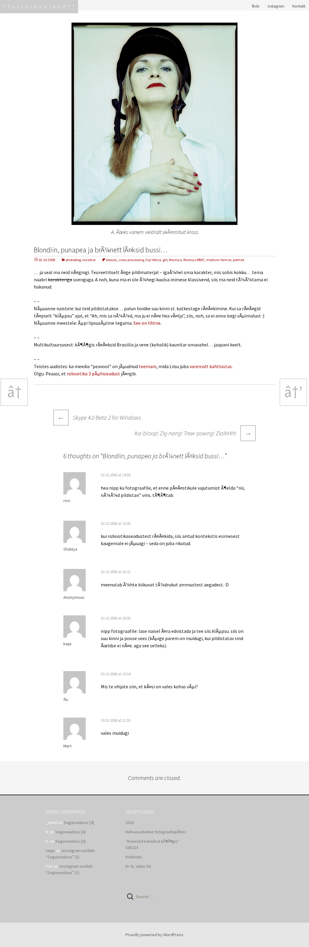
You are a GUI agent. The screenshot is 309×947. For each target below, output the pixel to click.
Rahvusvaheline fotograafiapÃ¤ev (156, 832)
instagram (276, 6)
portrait (238, 259)
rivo (66, 500)
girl (165, 259)
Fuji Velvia (153, 259)
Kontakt (298, 6)
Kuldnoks (134, 857)
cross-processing (131, 259)
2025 (130, 822)
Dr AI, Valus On (138, 866)
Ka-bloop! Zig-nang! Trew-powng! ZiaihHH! (193, 432)
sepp (50, 850)
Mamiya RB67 (194, 259)
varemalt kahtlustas (211, 366)
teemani (147, 366)
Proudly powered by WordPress (154, 934)
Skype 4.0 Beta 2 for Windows (99, 417)
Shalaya (70, 549)
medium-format (218, 259)
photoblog (73, 259)
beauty (111, 259)
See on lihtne (147, 323)
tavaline (88, 259)
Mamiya (175, 259)
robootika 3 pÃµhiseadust (93, 374)
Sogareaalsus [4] (79, 822)
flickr (256, 6)
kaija (67, 643)
